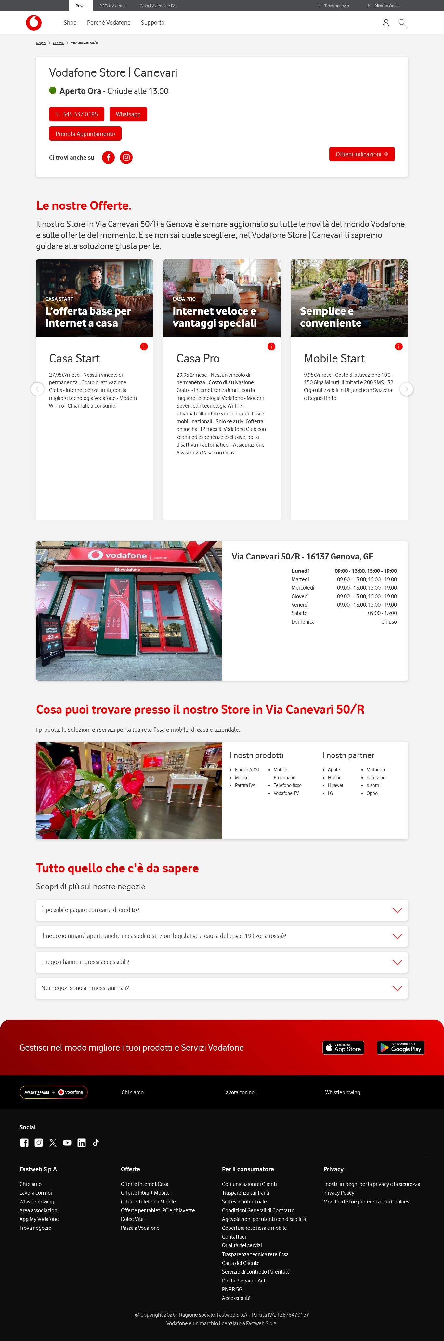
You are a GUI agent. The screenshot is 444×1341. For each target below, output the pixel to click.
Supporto (152, 22)
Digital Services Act (244, 1280)
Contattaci (234, 1236)
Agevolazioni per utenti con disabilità (264, 1219)
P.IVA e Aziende (113, 5)
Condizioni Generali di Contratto (258, 1210)
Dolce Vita (132, 1219)
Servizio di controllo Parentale (256, 1272)
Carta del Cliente (241, 1263)
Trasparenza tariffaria (245, 1193)
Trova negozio (336, 5)
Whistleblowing (342, 1092)
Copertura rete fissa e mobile (254, 1228)
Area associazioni (39, 1210)
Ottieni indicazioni (358, 154)
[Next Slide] (406, 389)
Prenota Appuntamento (85, 133)
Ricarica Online (387, 5)
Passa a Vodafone (140, 1228)
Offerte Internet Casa (144, 1184)
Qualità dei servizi (242, 1245)
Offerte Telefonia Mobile (148, 1201)
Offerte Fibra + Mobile (145, 1193)
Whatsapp (128, 114)
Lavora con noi (239, 1092)
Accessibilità (236, 1298)
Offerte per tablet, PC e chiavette (158, 1210)
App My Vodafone (39, 1219)
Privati (81, 5)
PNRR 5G (232, 1289)
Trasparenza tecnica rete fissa (255, 1254)
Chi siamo (133, 1092)
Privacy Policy (338, 1193)
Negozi (41, 43)
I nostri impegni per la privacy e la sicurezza (371, 1184)
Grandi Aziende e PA (158, 5)
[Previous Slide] (37, 389)
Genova (58, 43)
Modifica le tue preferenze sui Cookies (366, 1201)
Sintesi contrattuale (244, 1201)
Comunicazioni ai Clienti (249, 1184)
